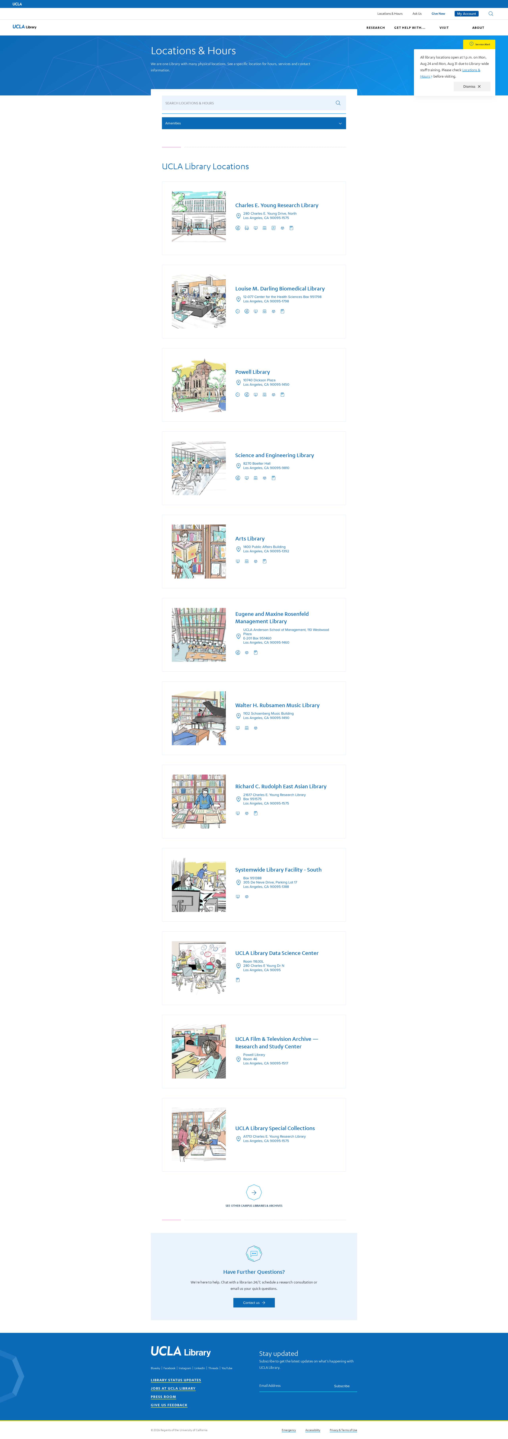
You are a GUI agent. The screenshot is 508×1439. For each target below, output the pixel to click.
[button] (491, 13)
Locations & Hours (390, 13)
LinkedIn (199, 1368)
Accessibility (312, 1430)
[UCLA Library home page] (25, 27)
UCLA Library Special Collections (275, 1128)
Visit (444, 28)
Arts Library (250, 538)
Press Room (163, 1396)
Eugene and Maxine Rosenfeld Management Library (272, 618)
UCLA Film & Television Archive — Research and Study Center (276, 1043)
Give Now (438, 13)
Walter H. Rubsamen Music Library (277, 705)
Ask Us (417, 13)
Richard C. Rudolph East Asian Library (281, 786)
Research (376, 28)
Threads (213, 1368)
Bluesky (155, 1368)
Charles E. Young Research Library (276, 205)
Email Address (270, 1385)
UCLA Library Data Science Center (277, 953)
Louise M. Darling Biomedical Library (280, 288)
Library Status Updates (176, 1380)
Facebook (169, 1368)
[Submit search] (338, 103)
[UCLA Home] (17, 4)
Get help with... (410, 28)
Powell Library (252, 372)
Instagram (185, 1368)
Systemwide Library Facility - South (278, 869)
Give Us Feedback (169, 1405)
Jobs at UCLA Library (173, 1388)
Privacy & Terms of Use (343, 1430)
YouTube (227, 1368)
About (478, 28)
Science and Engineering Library (274, 455)
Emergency (289, 1430)
